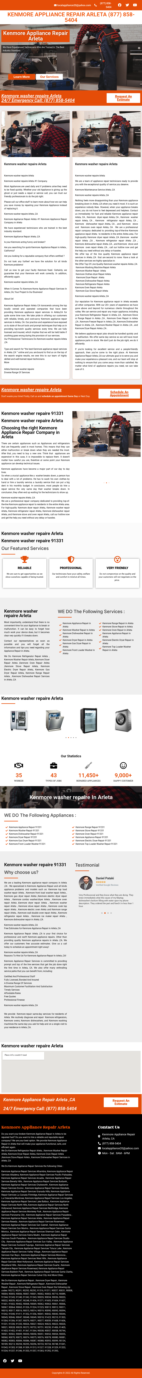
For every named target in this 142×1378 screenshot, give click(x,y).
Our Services (49, 77)
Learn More (22, 77)
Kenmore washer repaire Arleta (31, 389)
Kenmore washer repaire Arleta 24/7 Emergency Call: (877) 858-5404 (38, 98)
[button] (106, 482)
